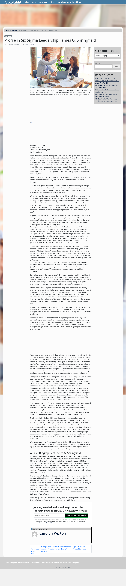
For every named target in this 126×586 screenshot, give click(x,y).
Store (46, 2)
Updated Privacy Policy (50, 563)
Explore (26, 2)
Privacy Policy (55, 2)
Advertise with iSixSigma (69, 563)
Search (97, 63)
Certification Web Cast (35, 551)
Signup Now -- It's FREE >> (76, 516)
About (63, 2)
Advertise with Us (74, 2)
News (41, 2)
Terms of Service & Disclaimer (29, 563)
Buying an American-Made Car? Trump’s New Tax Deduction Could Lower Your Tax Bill (107, 80)
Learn (34, 2)
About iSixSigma (10, 563)
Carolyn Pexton (29, 44)
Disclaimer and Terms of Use (46, 523)
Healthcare (13, 30)
